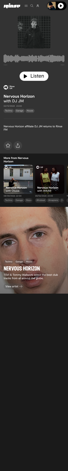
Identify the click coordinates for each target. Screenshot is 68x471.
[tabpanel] (34, 59)
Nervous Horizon (19, 96)
